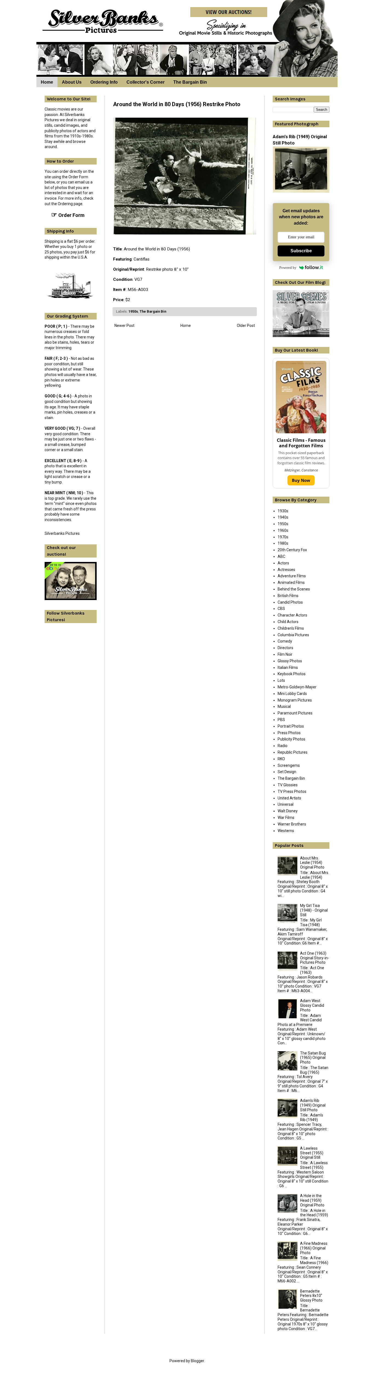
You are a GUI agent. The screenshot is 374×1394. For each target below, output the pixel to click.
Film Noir (285, 654)
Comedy (285, 641)
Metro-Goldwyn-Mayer (297, 687)
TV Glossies (288, 785)
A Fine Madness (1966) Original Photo (313, 1248)
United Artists (289, 798)
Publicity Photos (291, 739)
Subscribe (301, 250)
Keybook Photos (292, 674)
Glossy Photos (290, 661)
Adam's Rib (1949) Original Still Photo (313, 1105)
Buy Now (301, 480)
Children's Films (291, 628)
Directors (285, 648)
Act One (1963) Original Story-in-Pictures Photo (314, 958)
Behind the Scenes (294, 589)
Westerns (286, 831)
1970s (283, 537)
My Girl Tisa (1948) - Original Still (314, 910)
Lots (281, 680)
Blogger (197, 1361)
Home (47, 82)
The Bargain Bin (190, 82)
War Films (286, 817)
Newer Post (124, 325)
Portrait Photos (291, 726)
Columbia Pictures (293, 635)
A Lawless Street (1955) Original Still (311, 1153)
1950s (133, 311)
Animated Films (291, 582)
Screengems (289, 765)
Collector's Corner (145, 82)
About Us (72, 82)
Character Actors (292, 615)
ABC (281, 556)
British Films (288, 595)
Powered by (288, 267)
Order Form (68, 215)
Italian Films (288, 667)
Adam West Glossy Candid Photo (312, 1005)
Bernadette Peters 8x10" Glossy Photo (311, 1296)
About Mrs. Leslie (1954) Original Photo (312, 863)
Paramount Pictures (295, 713)
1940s (283, 517)
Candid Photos (290, 602)
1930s (283, 511)
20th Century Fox (292, 550)
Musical (284, 706)
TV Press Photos (292, 791)
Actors (283, 563)
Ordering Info (104, 82)
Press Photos (289, 733)
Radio (282, 745)
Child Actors (288, 622)
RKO (281, 759)
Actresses (286, 569)
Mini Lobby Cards (292, 693)
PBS (281, 719)
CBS (281, 608)
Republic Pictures (292, 752)
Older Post (246, 325)
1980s (283, 543)
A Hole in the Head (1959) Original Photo (312, 1200)
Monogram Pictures (295, 700)
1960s (283, 530)
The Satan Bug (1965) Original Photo (313, 1058)
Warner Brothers (292, 824)
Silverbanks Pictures (62, 533)
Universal (286, 804)
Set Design (287, 772)
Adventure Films (292, 576)
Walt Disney (288, 811)
